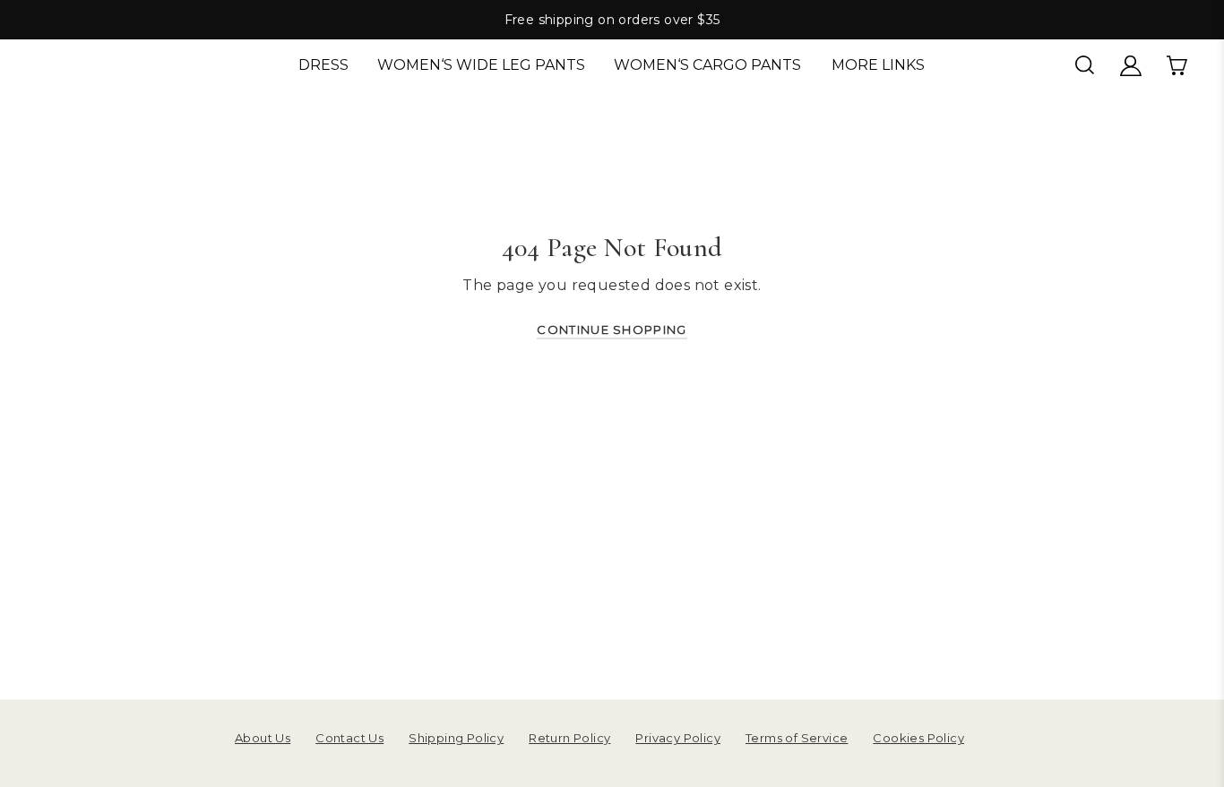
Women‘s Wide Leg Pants (481, 64)
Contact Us (349, 738)
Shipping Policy (456, 738)
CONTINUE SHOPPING (611, 329)
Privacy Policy (677, 738)
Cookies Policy (918, 738)
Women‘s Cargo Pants (707, 64)
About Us (262, 738)
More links (878, 64)
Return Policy (569, 738)
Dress (323, 64)
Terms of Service (797, 738)
